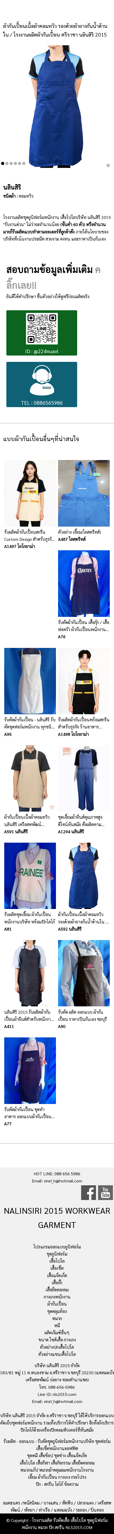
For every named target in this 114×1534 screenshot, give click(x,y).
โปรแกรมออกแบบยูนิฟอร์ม (57, 1247)
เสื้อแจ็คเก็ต (57, 1275)
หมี (57, 1325)
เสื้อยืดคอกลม (57, 1289)
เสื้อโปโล (57, 1261)
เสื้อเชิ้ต (57, 1268)
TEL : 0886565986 (42, 402)
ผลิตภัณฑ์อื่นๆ (57, 1332)
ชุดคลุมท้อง (57, 1311)
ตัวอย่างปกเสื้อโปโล (57, 1347)
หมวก (57, 1318)
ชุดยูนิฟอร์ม (57, 1254)
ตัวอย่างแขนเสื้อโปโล (57, 1354)
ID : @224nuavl (41, 351)
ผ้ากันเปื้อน (57, 1304)
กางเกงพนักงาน (57, 1297)
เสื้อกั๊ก (57, 1282)
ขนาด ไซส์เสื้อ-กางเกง (57, 1339)
